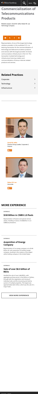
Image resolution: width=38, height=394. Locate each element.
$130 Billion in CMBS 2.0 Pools (18, 215)
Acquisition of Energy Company (14, 243)
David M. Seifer (16, 24)
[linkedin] (5, 38)
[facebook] (14, 38)
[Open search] (24, 3)
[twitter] (10, 38)
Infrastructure (6, 88)
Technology (5, 83)
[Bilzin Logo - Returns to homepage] (8, 3)
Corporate (5, 79)
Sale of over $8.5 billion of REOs (17, 270)
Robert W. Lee (26, 24)
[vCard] (11, 150)
